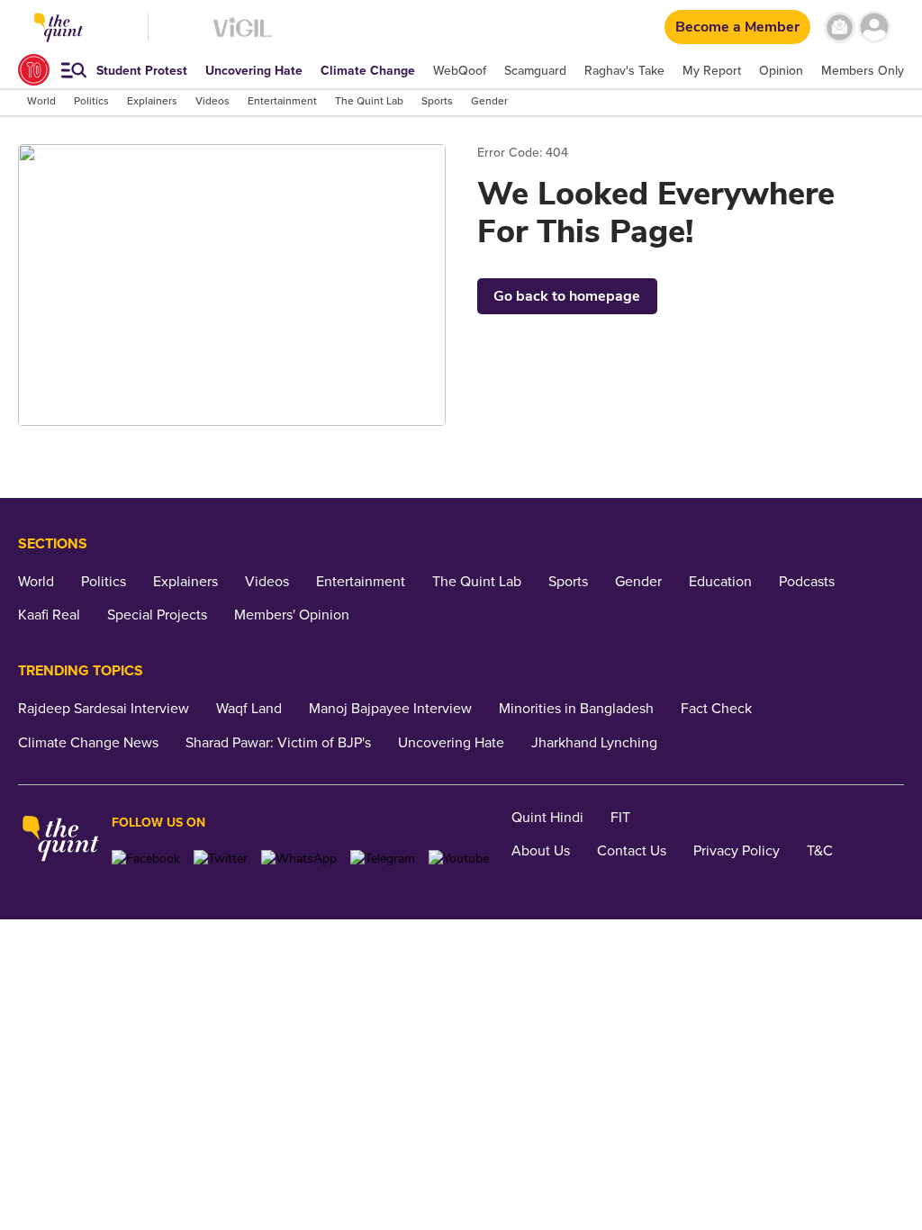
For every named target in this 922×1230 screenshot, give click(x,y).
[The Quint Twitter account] (221, 858)
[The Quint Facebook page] (146, 858)
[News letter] (839, 27)
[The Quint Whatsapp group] (299, 858)
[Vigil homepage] (242, 36)
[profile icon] (874, 27)
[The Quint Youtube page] (459, 858)
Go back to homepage (566, 296)
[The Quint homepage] (61, 840)
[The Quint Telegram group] (382, 858)
